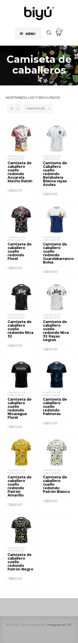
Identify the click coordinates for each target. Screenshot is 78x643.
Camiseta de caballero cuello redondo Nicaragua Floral (20, 408)
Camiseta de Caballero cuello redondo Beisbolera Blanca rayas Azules (55, 174)
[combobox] (14, 108)
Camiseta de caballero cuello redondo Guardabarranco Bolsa (58, 253)
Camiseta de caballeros (16, 157)
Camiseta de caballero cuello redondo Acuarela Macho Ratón (20, 172)
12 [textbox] (12, 108)
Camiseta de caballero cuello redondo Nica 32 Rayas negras (56, 331)
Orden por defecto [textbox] (39, 108)
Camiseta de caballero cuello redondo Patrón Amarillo (20, 486)
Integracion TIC (59, 625)
